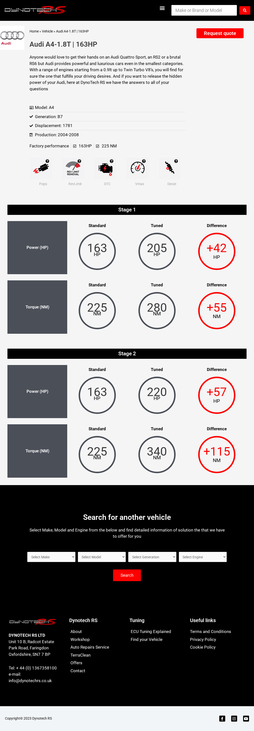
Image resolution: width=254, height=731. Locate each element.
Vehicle (47, 31)
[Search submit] (244, 10)
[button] (162, 8)
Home (34, 31)
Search (127, 575)
